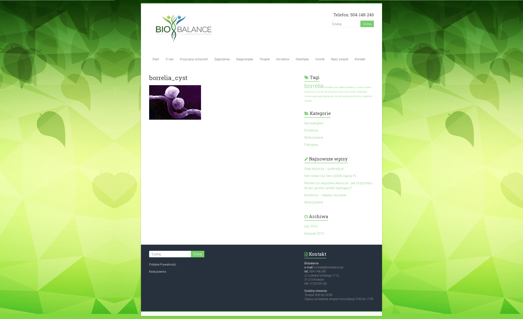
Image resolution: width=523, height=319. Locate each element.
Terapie (264, 59)
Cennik (319, 59)
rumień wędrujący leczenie (348, 96)
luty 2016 (310, 226)
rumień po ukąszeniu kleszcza (332, 91)
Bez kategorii (313, 123)
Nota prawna (313, 137)
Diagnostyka (244, 59)
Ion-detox (282, 59)
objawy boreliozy (347, 87)
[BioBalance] (183, 12)
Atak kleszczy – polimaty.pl (323, 169)
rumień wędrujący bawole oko (319, 96)
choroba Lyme (331, 87)
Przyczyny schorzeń (194, 59)
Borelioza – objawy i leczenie (325, 195)
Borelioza (311, 130)
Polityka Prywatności (162, 264)
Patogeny (311, 145)
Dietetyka (302, 59)
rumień (359, 87)
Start (155, 59)
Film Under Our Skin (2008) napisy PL (330, 176)
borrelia (314, 86)
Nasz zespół (339, 59)
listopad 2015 (314, 233)
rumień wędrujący (358, 91)
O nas (169, 59)
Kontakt (360, 59)
